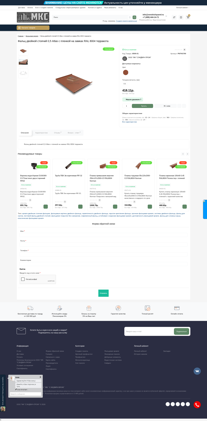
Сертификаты (22, 368)
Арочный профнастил (83, 354)
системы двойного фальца (164, 213)
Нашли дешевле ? (133, 99)
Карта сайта (50, 360)
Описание (25, 133)
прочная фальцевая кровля (142, 213)
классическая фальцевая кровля (31, 218)
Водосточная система (113, 360)
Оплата (30, 7)
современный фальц (89, 216)
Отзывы (57, 132)
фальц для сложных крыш (170, 216)
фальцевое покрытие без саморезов (65, 216)
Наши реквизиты (110, 7)
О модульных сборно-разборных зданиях (71, 7)
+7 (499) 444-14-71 (150, 17)
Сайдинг (107, 363)
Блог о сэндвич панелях (44, 7)
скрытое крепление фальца (120, 213)
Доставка (21, 7)
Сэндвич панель (81, 351)
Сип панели (80, 363)
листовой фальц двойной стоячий (37, 216)
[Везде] (130, 17)
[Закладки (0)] (181, 17)
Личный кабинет (140, 351)
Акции (48, 366)
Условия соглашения (25, 365)
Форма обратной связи (55, 351)
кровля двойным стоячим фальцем (36, 213)
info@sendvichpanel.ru (153, 15)
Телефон (23, 250)
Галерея (49, 354)
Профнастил (80, 357)
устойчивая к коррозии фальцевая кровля (114, 216)
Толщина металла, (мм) (131, 80)
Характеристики (41, 133)
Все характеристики (129, 122)
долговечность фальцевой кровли (145, 216)
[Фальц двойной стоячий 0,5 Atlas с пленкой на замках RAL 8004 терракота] (23, 50)
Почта (22, 241)
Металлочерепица (82, 360)
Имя (22, 231)
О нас (121, 7)
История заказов (140, 354)
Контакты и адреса (95, 7)
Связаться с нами (53, 357)
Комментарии (25, 260)
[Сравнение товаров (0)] (174, 17)
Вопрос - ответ (74, 132)
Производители (52, 363)
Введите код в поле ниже (29, 273)
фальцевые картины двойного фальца (66, 213)
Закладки (166, 351)
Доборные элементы (112, 357)
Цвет (124, 67)
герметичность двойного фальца (95, 213)
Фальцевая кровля (111, 351)
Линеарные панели (112, 354)
